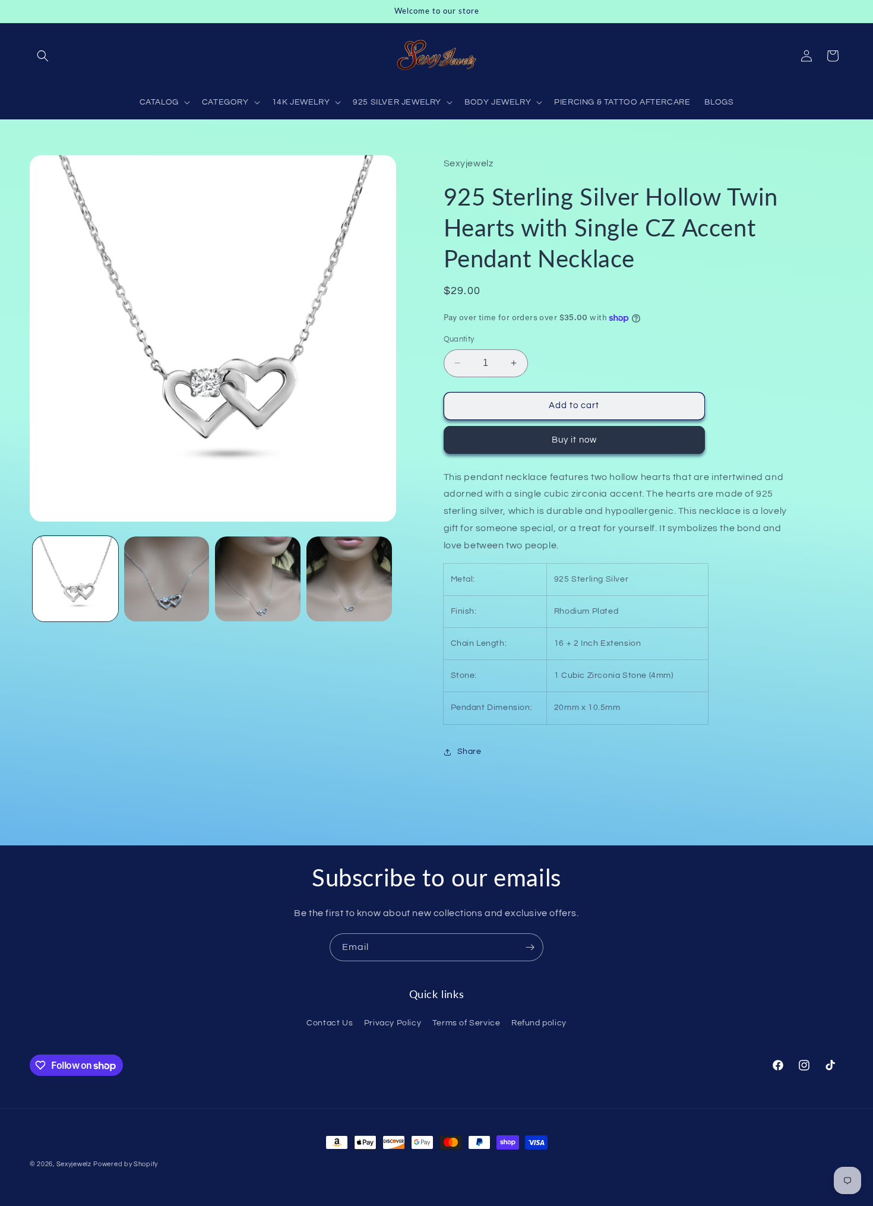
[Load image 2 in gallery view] (167, 579)
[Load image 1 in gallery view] (75, 579)
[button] (43, 56)
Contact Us (329, 1023)
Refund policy (539, 1023)
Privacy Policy (392, 1023)
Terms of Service (466, 1023)
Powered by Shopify (125, 1164)
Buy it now (574, 439)
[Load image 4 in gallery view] (349, 579)
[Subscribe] (530, 947)
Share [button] (469, 751)
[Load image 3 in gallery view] (258, 579)
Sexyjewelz (73, 1164)
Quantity (459, 339)
